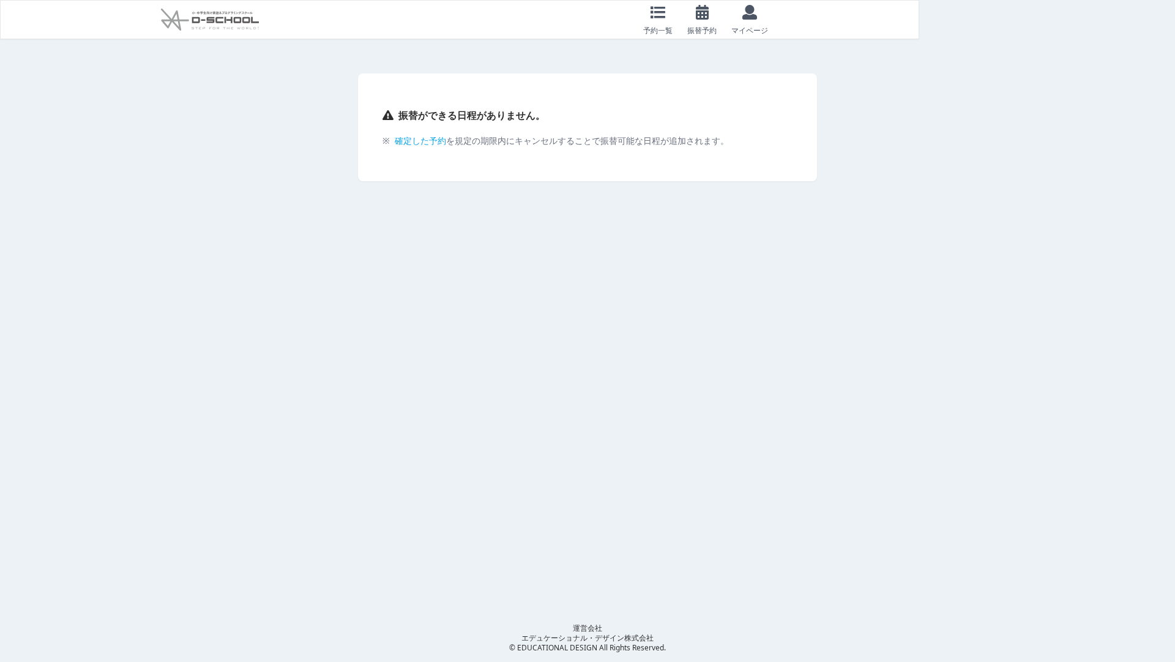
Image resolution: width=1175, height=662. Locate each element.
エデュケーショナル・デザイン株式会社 (587, 638)
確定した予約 (420, 140)
